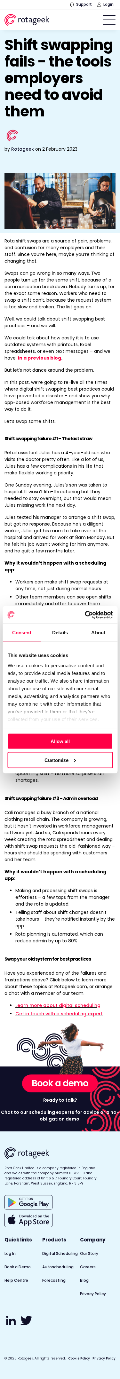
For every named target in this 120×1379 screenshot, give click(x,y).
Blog (84, 1280)
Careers (88, 1267)
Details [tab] (60, 632)
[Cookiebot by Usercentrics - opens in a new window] (85, 615)
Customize (56, 760)
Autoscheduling (58, 1267)
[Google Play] (28, 1202)
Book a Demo (17, 1267)
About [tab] (98, 632)
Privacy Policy (93, 1293)
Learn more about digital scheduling (57, 1005)
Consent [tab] (21, 632)
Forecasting (54, 1280)
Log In (10, 1253)
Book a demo (60, 1083)
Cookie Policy (79, 1358)
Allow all (60, 741)
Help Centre (16, 1280)
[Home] (26, 21)
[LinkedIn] (12, 1323)
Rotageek (22, 149)
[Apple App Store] (28, 1220)
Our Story (89, 1253)
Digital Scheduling (60, 1253)
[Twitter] (26, 1323)
